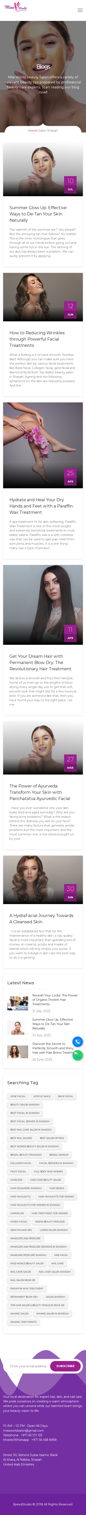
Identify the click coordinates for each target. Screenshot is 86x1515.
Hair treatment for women (50, 1213)
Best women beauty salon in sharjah (34, 1146)
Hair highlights (20, 1196)
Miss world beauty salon (27, 1263)
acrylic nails (41, 1096)
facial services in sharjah (56, 1163)
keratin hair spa (21, 1230)
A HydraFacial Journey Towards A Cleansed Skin (41, 918)
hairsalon (17, 1213)
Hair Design (56, 1188)
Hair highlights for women (56, 1196)
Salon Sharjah (55, 1297)
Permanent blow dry (24, 1297)
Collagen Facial (20, 1163)
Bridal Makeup (58, 1155)
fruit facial (18, 1171)
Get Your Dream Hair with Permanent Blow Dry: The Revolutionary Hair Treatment (40, 662)
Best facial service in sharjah (30, 1121)
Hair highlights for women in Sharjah (35, 1205)
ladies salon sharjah (54, 1230)
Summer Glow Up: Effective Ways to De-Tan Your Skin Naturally (38, 214)
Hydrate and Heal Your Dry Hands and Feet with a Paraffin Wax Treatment (41, 506)
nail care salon (20, 1272)
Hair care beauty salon (45, 1180)
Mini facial (61, 1255)
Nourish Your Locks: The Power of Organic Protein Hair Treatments (55, 999)
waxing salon (19, 1313)
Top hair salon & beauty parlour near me (37, 1305)
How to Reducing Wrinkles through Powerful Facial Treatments (37, 339)
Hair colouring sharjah (26, 1188)
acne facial (17, 1096)
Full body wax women (48, 1171)
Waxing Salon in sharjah (52, 1313)
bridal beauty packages (26, 1155)
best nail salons (21, 1138)
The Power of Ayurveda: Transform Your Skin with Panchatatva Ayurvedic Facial (40, 792)
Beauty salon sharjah (24, 1104)
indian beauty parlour (50, 1221)
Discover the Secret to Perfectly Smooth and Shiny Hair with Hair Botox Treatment (55, 1048)
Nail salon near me (22, 1280)
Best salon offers (52, 1138)
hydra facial (18, 1221)
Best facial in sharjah (24, 1113)
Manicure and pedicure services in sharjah (38, 1246)
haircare (16, 1180)
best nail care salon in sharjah (31, 1129)
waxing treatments (23, 1322)
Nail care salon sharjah (55, 1272)
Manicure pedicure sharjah (28, 1255)
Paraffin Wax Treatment (26, 1288)
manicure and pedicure (25, 1238)
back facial (65, 1096)
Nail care (58, 1263)
